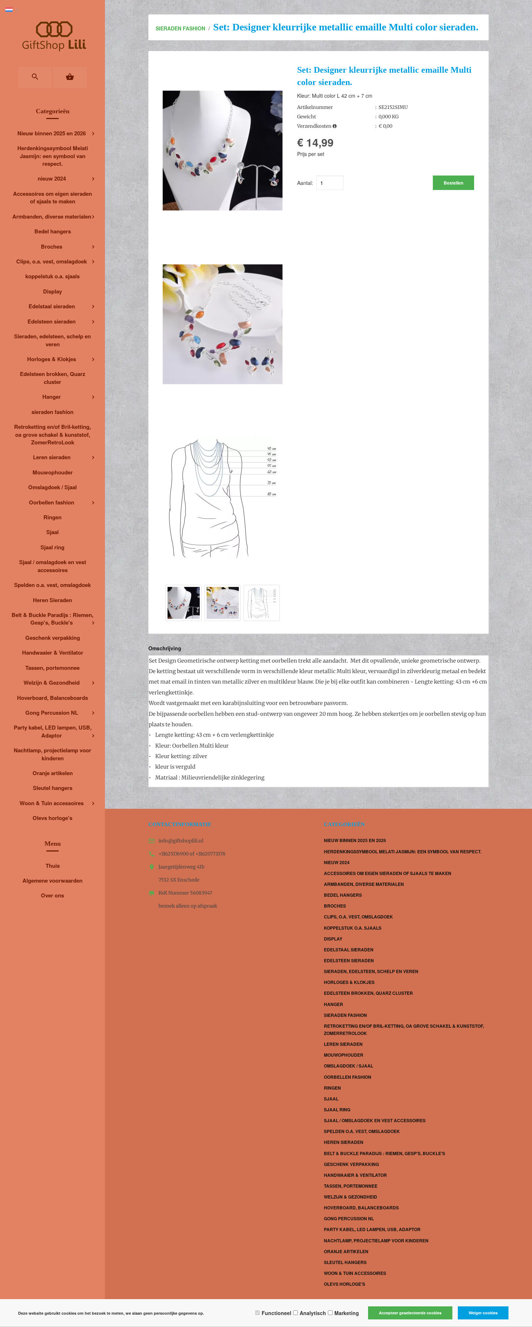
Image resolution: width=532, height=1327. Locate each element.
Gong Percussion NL (51, 713)
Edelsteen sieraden (52, 321)
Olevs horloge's (52, 818)
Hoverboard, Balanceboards (52, 698)
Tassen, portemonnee (52, 668)
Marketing (346, 1313)
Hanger (51, 397)
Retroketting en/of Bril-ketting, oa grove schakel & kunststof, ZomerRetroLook (52, 434)
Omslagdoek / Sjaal (52, 487)
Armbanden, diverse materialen (51, 216)
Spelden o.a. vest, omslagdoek (52, 585)
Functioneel (276, 1313)
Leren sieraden (52, 457)
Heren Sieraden (52, 600)
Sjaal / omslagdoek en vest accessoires (52, 566)
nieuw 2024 (52, 178)
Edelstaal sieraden (52, 306)
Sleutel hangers (52, 788)
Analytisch (313, 1313)
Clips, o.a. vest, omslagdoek (51, 261)
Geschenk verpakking (52, 638)
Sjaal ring (52, 547)
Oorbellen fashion (51, 502)
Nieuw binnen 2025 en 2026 (51, 133)
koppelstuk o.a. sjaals (52, 276)
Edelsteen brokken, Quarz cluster (52, 377)
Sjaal (52, 532)
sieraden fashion (52, 412)
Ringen (52, 517)
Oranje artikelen (53, 773)
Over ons (52, 895)
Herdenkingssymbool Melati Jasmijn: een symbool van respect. (52, 156)
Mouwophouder (53, 472)
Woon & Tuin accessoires (52, 803)
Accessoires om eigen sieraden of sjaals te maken (52, 197)
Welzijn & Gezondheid (52, 682)
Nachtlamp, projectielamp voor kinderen (52, 754)
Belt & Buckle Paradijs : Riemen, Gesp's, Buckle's (52, 618)
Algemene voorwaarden (52, 880)
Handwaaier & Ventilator (52, 652)
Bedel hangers (52, 231)
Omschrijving (164, 648)
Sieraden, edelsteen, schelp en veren (52, 340)
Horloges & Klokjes (51, 359)
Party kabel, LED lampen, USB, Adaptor (53, 731)
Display (52, 291)
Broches (51, 246)
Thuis (53, 866)
